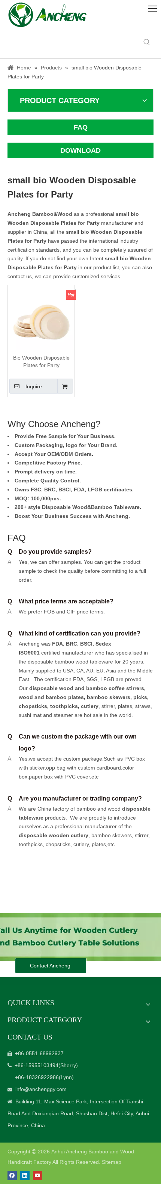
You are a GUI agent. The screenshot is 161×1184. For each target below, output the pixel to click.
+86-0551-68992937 (39, 1053)
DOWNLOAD (80, 150)
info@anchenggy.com (41, 1089)
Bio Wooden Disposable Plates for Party (41, 361)
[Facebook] (12, 1175)
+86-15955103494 (36, 1065)
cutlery (89, 706)
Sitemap (111, 1162)
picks (139, 697)
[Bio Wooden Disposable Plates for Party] (41, 318)
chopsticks (33, 706)
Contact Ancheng (51, 966)
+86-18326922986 (37, 1077)
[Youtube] (37, 1175)
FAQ (81, 127)
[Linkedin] (25, 1175)
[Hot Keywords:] (147, 42)
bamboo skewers (108, 697)
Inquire (33, 386)
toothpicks (64, 706)
